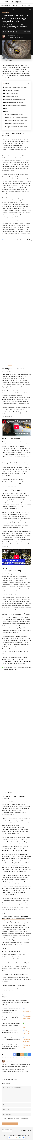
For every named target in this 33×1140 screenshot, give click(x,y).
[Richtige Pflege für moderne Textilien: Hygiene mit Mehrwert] (27, 1032)
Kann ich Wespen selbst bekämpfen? (17, 123)
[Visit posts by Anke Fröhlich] (3, 36)
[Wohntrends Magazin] (16, 2)
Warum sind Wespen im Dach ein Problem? (16, 87)
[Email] (11, 31)
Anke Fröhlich (11, 35)
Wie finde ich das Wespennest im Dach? (17, 120)
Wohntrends (5, 12)
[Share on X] (8, 31)
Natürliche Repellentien (11, 93)
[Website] (30, 1061)
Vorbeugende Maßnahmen (12, 90)
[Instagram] (30, 1130)
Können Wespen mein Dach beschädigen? (18, 117)
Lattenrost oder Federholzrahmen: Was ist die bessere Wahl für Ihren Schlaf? (11, 1025)
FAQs (6, 111)
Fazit (6, 108)
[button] (3, 2)
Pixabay (10, 364)
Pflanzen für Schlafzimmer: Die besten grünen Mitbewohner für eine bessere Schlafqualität (10, 1046)
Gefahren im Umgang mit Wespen (14, 102)
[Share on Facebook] (6, 31)
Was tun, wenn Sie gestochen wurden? (15, 105)
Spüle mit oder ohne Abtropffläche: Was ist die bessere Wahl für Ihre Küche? (11, 1017)
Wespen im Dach (7, 139)
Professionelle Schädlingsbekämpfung (15, 99)
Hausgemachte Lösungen (11, 96)
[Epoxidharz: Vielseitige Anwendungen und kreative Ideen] (27, 1039)
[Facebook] (28, 1130)
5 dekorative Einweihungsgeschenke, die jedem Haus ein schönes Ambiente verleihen (11, 1010)
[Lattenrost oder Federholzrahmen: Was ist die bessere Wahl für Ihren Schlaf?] (27, 1025)
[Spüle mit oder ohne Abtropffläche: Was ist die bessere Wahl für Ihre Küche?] (27, 1017)
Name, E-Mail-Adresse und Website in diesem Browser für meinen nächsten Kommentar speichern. (16, 1119)
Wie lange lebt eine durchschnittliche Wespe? (16, 127)
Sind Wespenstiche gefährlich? (15, 114)
